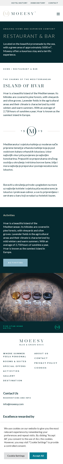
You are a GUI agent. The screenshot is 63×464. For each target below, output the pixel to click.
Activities (11, 371)
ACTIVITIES (15, 262)
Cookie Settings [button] (16, 455)
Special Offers (14, 366)
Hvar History (38, 3)
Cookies (40, 368)
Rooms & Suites (14, 361)
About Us (41, 353)
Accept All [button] (38, 455)
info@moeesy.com (13, 404)
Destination (12, 380)
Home (6, 69)
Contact (53, 3)
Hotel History (19, 3)
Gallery (9, 376)
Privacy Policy (46, 363)
